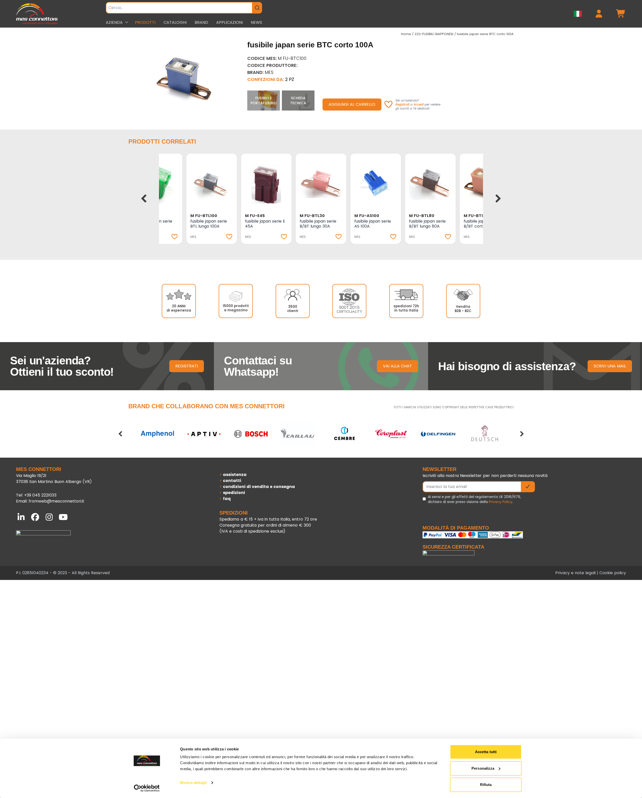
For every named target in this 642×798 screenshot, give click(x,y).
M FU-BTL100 (203, 216)
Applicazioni (229, 22)
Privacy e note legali (575, 573)
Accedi (419, 104)
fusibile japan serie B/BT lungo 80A (427, 223)
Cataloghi (175, 22)
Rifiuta (486, 784)
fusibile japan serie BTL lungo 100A (208, 223)
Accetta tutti (486, 752)
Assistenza (235, 474)
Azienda (114, 22)
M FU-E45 (255, 216)
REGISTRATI (186, 366)
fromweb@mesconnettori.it (56, 501)
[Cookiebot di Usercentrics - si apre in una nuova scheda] (147, 788)
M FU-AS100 (366, 216)
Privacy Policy (500, 501)
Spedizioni (234, 492)
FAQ (227, 499)
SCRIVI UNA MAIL (610, 366)
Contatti (232, 480)
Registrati (402, 104)
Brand (201, 22)
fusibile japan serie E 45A (265, 223)
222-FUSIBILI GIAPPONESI (434, 34)
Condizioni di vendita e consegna (259, 486)
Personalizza (482, 768)
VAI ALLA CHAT (397, 366)
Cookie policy (612, 573)
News (256, 22)
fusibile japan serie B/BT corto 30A (482, 223)
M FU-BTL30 (312, 216)
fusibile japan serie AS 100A (372, 223)
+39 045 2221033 (40, 495)
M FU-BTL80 (421, 216)
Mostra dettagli (193, 782)
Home (406, 34)
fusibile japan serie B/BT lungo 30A (318, 223)
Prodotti (145, 22)
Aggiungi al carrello (352, 104)
